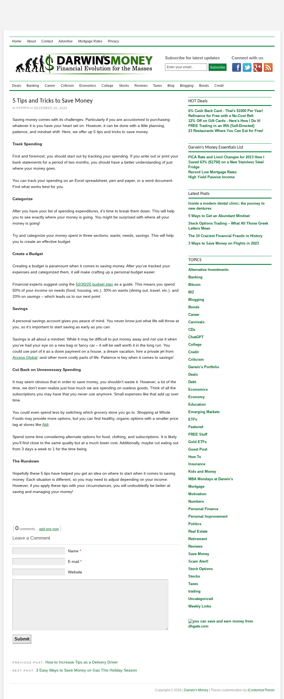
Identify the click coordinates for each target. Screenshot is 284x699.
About (31, 41)
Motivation (197, 494)
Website (75, 572)
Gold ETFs (197, 442)
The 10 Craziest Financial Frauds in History (225, 236)
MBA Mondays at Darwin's (210, 479)
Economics (87, 86)
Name (74, 551)
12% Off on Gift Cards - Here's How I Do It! (224, 121)
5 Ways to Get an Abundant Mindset (219, 216)
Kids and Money (202, 471)
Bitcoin (194, 285)
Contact (47, 41)
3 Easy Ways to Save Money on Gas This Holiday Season (86, 670)
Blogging (187, 86)
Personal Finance (203, 509)
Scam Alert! (198, 561)
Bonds (204, 86)
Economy (196, 397)
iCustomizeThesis (261, 690)
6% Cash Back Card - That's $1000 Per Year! (225, 111)
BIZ (191, 292)
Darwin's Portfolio (203, 367)
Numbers (196, 501)
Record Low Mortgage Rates (212, 172)
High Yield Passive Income (211, 177)
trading (194, 591)
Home (16, 41)
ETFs (192, 419)
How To (194, 457)
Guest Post (197, 449)
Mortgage (196, 486)
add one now (49, 529)
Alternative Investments (208, 270)
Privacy (113, 41)
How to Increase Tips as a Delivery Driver (81, 662)
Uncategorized (200, 599)
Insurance (196, 464)
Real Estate (197, 531)
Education (197, 404)
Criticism (67, 86)
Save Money (198, 554)
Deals (16, 86)
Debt (192, 382)
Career (50, 86)
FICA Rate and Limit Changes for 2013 (220, 157)
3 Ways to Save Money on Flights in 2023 (223, 243)
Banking (33, 86)
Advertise (66, 41)
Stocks (124, 86)
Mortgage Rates (90, 41)
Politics (194, 524)
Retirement (197, 539)
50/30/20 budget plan (94, 284)
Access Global (24, 357)
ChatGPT (196, 337)
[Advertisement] (142, 15)
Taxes (157, 86)
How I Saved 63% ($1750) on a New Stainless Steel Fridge (226, 162)
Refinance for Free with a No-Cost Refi (220, 116)
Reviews (141, 86)
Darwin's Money (82, 64)
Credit (219, 86)
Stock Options (200, 569)
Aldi (45, 424)
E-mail (75, 561)
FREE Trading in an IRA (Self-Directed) (221, 126)
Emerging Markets (204, 412)
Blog (171, 86)
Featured (195, 427)
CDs (191, 329)
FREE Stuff (197, 434)
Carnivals (196, 322)
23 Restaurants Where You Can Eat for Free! (225, 131)
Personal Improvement (207, 516)
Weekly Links (199, 606)
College (107, 86)
